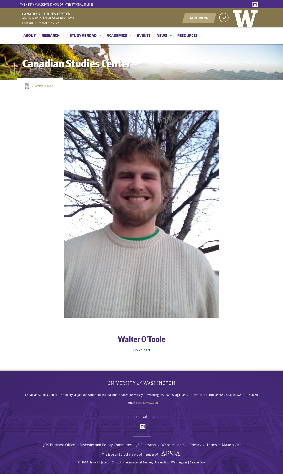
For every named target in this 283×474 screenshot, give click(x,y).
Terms (211, 444)
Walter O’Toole (44, 86)
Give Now (199, 18)
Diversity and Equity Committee (106, 444)
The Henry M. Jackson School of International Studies (56, 4)
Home (26, 86)
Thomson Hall (198, 395)
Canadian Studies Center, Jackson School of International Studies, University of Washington (67, 18)
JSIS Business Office (59, 444)
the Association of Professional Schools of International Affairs (169, 454)
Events (144, 35)
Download (141, 350)
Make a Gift (231, 444)
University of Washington (246, 17)
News (162, 35)
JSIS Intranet (146, 444)
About (29, 35)
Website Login (173, 444)
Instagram (256, 4)
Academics (117, 35)
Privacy (195, 444)
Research (51, 35)
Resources (187, 35)
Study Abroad (83, 35)
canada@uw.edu (147, 403)
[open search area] (224, 17)
